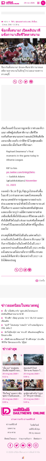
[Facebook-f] (10, 445)
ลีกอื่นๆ (34, 22)
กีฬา (13, 22)
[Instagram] (35, 445)
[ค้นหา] (43, 3)
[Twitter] (25, 270)
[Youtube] (23, 445)
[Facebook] (21, 270)
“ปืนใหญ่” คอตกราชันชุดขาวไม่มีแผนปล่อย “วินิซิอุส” (12, 395)
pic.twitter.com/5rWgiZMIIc (20, 172)
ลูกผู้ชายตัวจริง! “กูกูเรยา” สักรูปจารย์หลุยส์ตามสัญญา (33, 395)
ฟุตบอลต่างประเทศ (23, 22)
